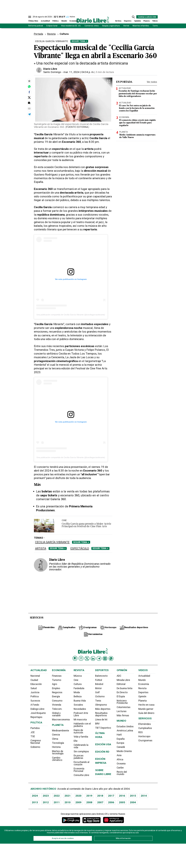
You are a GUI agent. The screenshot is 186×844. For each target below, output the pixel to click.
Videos (155, 21)
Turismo (56, 680)
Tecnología (58, 743)
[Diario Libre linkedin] (93, 658)
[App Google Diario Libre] (71, 820)
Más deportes (102, 709)
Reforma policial (35, 26)
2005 (122, 802)
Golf (97, 692)
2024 (35, 795)
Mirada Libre (123, 680)
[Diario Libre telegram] (99, 658)
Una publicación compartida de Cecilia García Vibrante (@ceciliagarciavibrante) (70, 315)
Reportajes (36, 717)
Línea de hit (101, 719)
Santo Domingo (52, 72)
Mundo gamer (145, 709)
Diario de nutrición (78, 731)
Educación (36, 684)
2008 (89, 802)
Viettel (126, 26)
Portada (38, 33)
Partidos (35, 728)
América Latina (125, 730)
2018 (100, 795)
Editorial (121, 684)
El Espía (121, 696)
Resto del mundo (122, 773)
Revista (118, 21)
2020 (78, 795)
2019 (89, 795)
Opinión (137, 21)
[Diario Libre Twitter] (87, 658)
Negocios (57, 692)
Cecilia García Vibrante (52, 542)
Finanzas (57, 675)
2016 (122, 795)
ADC (119, 675)
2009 (78, 802)
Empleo (56, 688)
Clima (55, 738)
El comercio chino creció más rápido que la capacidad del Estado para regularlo (137, 123)
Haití (119, 734)
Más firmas (123, 715)
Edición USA (103, 744)
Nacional (35, 675)
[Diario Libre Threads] (105, 658)
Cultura (78, 684)
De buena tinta (124, 688)
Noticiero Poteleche (122, 701)
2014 (144, 795)
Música (78, 675)
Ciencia (56, 734)
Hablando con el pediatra (82, 724)
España (121, 738)
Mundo (64, 21)
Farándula (79, 688)
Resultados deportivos (101, 714)
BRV (97, 723)
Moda (77, 692)
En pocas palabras (78, 756)
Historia (56, 747)
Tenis (98, 700)
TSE (33, 736)
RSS (140, 732)
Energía (56, 696)
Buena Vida (80, 700)
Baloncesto (101, 675)
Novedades (80, 709)
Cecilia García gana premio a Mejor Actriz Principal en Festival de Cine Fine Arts (86, 525)
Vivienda (56, 704)
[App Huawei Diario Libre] (113, 820)
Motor (98, 688)
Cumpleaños (145, 728)
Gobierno (35, 747)
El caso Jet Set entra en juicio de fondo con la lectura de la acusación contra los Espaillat (137, 108)
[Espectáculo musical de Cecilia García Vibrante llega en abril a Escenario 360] (29, 86)
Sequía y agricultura (111, 26)
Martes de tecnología (57, 752)
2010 (68, 802)
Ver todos (152, 82)
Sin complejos (81, 751)
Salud (34, 688)
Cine (64, 520)
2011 (57, 802)
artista (40, 548)
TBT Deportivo (103, 727)
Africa (120, 759)
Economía (74, 21)
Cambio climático (57, 759)
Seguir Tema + (79, 41)
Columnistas (123, 707)
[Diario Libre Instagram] (81, 658)
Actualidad (45, 21)
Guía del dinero (146, 713)
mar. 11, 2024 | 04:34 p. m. (78, 72)
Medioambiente (60, 730)
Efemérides (144, 724)
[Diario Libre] (93, 20)
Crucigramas (145, 740)
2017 (111, 795)
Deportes (127, 21)
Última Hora (33, 21)
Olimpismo (101, 704)
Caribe (120, 767)
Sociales (78, 704)
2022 (57, 795)
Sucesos (35, 700)
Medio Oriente (124, 751)
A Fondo (35, 704)
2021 (68, 795)
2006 (111, 802)
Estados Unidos (125, 726)
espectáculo (79, 548)
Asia (119, 755)
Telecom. (57, 709)
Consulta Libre (81, 775)
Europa (120, 743)
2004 (133, 802)
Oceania (121, 763)
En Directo (122, 692)
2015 (133, 795)
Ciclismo (100, 696)
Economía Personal (79, 769)
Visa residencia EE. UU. (71, 26)
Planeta (146, 21)
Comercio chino (92, 26)
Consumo (57, 700)
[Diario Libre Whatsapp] (111, 658)
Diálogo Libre (37, 709)
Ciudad (34, 680)
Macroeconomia (61, 719)
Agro (54, 684)
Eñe (75, 741)
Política (55, 21)
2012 (46, 802)
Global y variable (56, 714)
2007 (100, 802)
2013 (35, 802)
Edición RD (102, 751)
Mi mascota (80, 719)
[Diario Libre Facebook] (75, 658)
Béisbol (99, 684)
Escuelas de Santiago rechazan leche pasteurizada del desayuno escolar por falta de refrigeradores (138, 93)
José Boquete (38, 713)
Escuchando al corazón (81, 763)
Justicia (35, 692)
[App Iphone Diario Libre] (91, 820)
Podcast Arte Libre (81, 714)
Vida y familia (81, 736)
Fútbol (98, 680)
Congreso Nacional (36, 741)
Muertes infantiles (141, 26)
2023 (46, 795)
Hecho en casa (146, 704)
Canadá (121, 747)
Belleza (78, 696)
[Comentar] (29, 103)
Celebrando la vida (81, 746)
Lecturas (121, 711)
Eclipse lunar (52, 26)
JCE (33, 732)
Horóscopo (144, 736)
